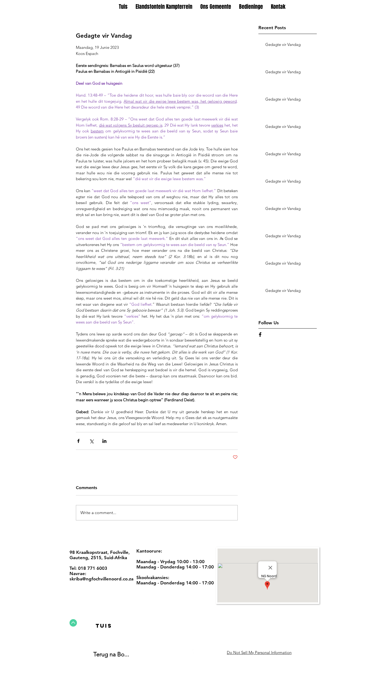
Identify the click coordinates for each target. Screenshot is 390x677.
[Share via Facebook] (78, 440)
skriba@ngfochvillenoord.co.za (101, 578)
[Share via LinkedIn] (104, 440)
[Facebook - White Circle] (192, 651)
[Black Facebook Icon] (260, 334)
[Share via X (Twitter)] (91, 440)
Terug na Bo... (111, 654)
